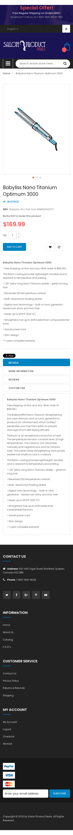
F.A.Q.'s (7, 647)
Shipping (8, 695)
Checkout (8, 736)
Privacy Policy (11, 680)
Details (13, 362)
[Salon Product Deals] (30, 45)
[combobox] (43, 64)
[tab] (36, 362)
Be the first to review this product (22, 216)
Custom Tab (17, 388)
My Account (10, 722)
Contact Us (9, 673)
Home (6, 73)
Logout (7, 729)
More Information (21, 371)
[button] (33, 177)
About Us (8, 632)
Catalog (8, 639)
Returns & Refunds (14, 688)
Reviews (14, 379)
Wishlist (7, 743)
